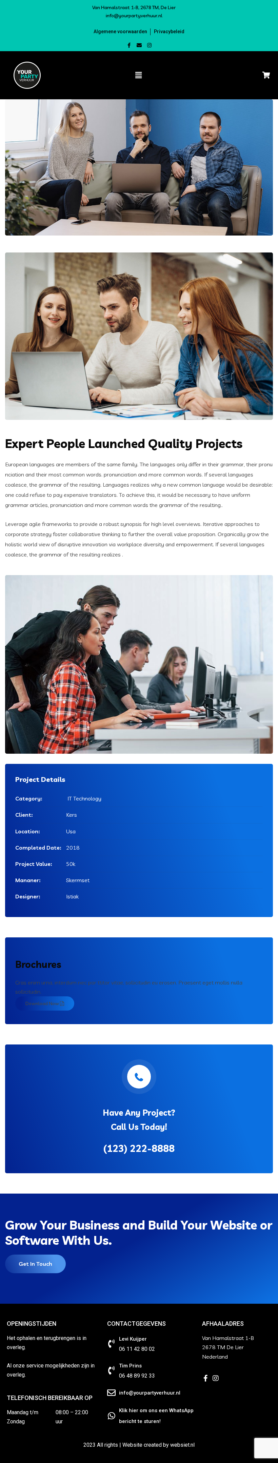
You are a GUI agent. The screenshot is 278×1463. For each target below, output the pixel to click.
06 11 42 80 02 (137, 1349)
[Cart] (246, 75)
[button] (122, 31)
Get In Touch (35, 1263)
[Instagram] (149, 45)
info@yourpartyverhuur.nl (134, 16)
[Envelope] (139, 45)
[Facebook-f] (129, 45)
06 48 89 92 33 (137, 1376)
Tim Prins (130, 1366)
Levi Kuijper (133, 1339)
